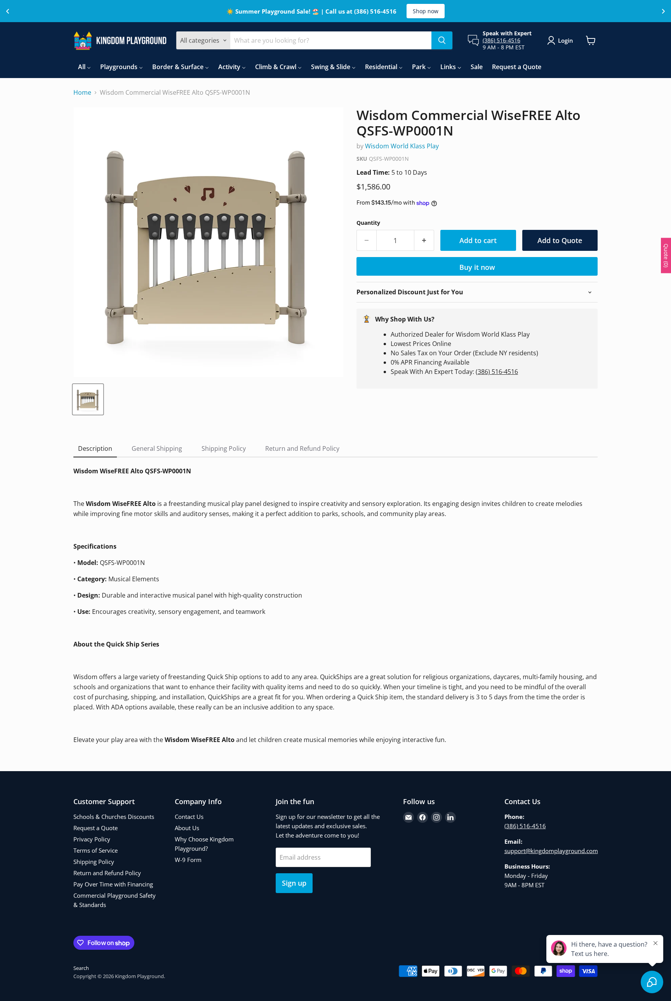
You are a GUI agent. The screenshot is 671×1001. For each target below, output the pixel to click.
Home (82, 92)
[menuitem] (84, 66)
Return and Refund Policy (107, 873)
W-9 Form (188, 860)
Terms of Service (95, 850)
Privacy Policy (91, 839)
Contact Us (189, 816)
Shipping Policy (93, 861)
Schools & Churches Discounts (113, 816)
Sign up (294, 883)
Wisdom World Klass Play (402, 146)
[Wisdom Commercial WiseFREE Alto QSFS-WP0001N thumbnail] (88, 399)
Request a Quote (95, 828)
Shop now (425, 11)
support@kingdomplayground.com (551, 851)
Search (81, 968)
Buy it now (477, 267)
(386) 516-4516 (501, 40)
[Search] (441, 40)
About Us (187, 828)
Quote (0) (666, 255)
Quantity (368, 223)
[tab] (95, 448)
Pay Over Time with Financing (113, 884)
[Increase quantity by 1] (424, 240)
